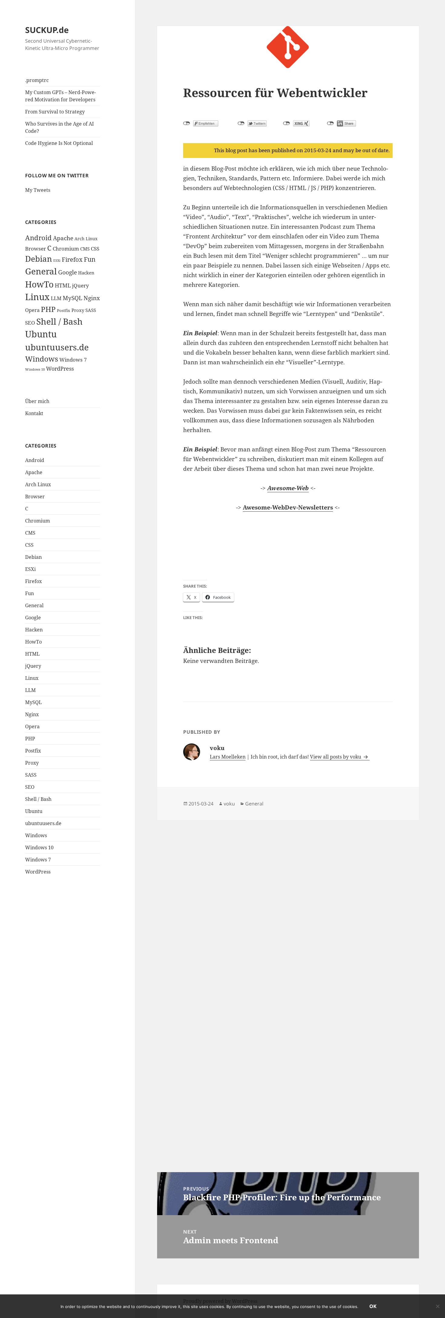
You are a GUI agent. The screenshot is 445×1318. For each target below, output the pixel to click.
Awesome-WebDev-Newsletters (288, 507)
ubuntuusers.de (57, 347)
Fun (90, 259)
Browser (35, 248)
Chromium (66, 248)
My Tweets (37, 190)
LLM (56, 298)
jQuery (80, 285)
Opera (32, 310)
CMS (85, 249)
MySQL (72, 298)
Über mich (37, 401)
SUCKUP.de (47, 29)
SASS (90, 310)
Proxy (77, 310)
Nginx (92, 298)
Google (67, 272)
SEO (30, 322)
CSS (95, 248)
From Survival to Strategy (55, 111)
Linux (37, 297)
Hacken (86, 273)
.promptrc (37, 80)
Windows (41, 359)
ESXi (57, 260)
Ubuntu (41, 334)
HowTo (39, 284)
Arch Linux (85, 238)
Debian (38, 258)
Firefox (72, 259)
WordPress (60, 368)
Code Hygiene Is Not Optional (59, 143)
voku (229, 803)
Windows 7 (73, 359)
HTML (63, 285)
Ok (373, 1306)
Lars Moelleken (228, 756)
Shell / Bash (59, 321)
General (41, 271)
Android (38, 237)
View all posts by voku (336, 756)
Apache (63, 238)
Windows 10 (35, 369)
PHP (48, 309)
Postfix (63, 310)
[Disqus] (288, 896)
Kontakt (34, 413)
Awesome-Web (288, 488)
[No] (437, 1306)
